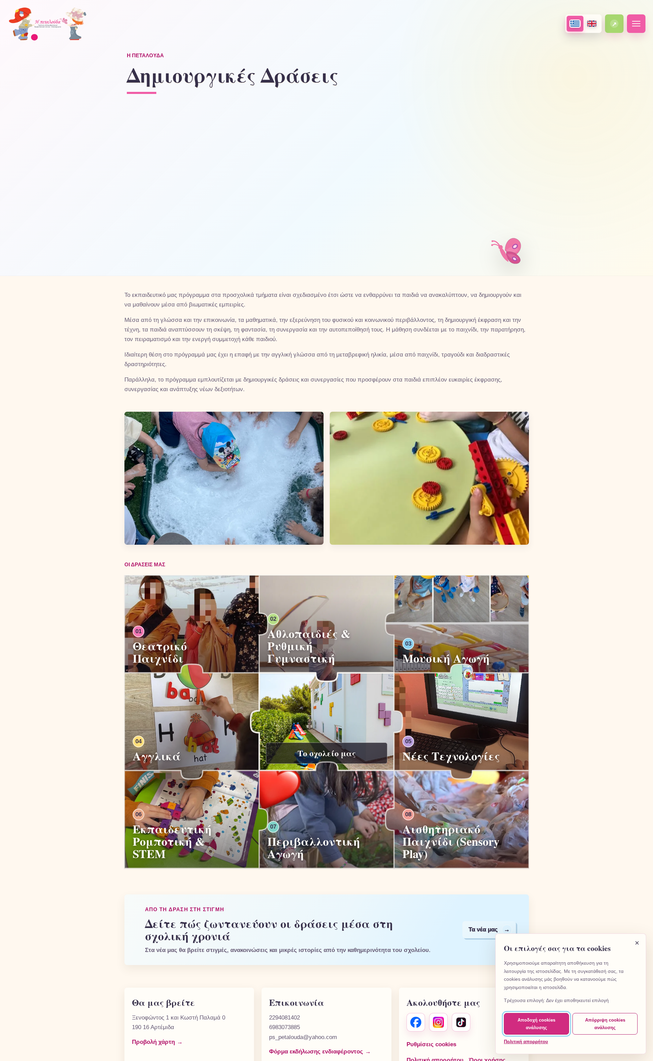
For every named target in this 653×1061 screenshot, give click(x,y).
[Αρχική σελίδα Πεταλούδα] (51, 23)
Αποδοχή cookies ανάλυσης (536, 1023)
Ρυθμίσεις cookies (431, 1044)
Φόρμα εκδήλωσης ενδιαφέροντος (316, 1051)
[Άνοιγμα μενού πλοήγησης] (636, 23)
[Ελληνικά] (575, 24)
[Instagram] (438, 1022)
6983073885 (284, 1027)
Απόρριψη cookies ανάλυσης (605, 1023)
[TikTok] (461, 1022)
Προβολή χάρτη (153, 1042)
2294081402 (284, 1017)
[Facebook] (416, 1022)
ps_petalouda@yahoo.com (303, 1037)
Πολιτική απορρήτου (526, 1041)
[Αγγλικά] (591, 24)
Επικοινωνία (296, 1002)
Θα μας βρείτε (163, 1002)
